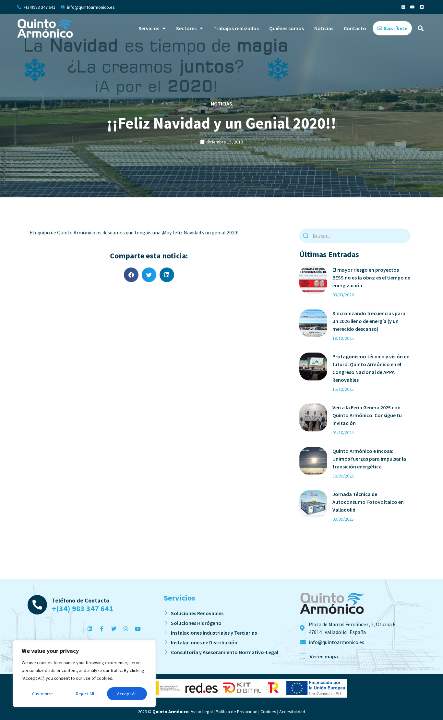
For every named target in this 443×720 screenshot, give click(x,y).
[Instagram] (126, 629)
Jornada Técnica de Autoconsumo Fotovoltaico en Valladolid (368, 502)
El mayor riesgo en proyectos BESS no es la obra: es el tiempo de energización (371, 278)
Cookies (268, 711)
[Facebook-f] (102, 629)
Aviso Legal (202, 711)
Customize (42, 694)
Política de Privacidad (236, 711)
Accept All (127, 694)
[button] (420, 28)
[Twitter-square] (422, 7)
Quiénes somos (286, 28)
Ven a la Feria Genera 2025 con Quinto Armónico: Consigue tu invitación (367, 415)
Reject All (85, 694)
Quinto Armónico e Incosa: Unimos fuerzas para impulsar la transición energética (369, 459)
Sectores (186, 28)
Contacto (355, 28)
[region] (84, 673)
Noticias (323, 28)
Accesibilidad (292, 711)
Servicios (148, 28)
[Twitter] (114, 629)
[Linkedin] (403, 7)
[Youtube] (412, 7)
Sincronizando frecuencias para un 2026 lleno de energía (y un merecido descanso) (368, 321)
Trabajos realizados (236, 28)
